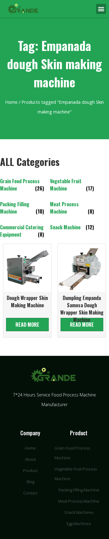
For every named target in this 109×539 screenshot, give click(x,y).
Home (11, 102)
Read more (27, 324)
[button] (101, 9)
